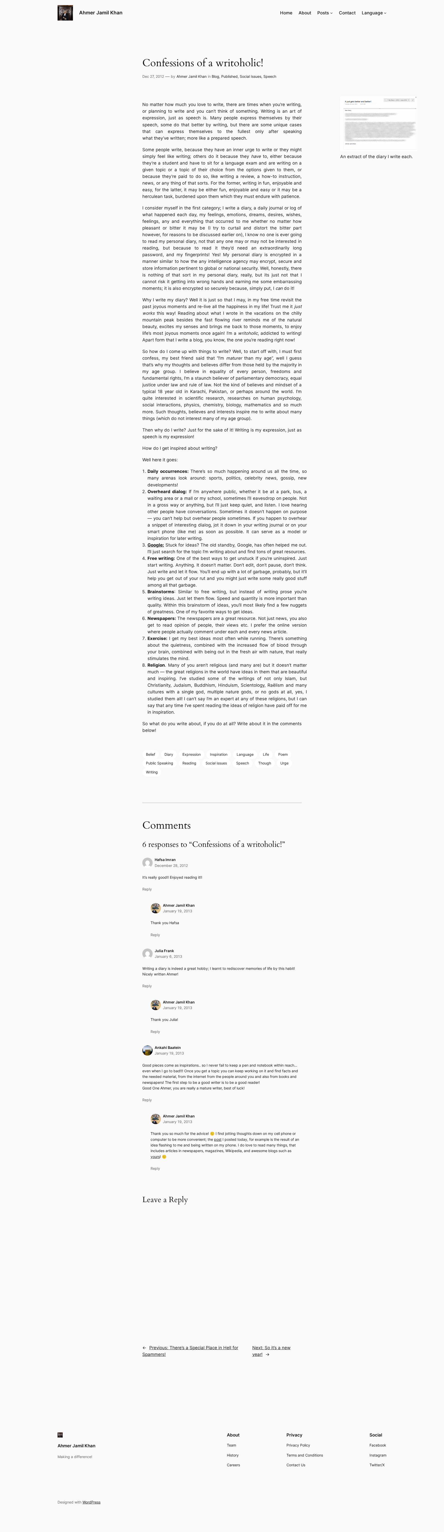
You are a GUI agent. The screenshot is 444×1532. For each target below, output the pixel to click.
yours (155, 1156)
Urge (284, 763)
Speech (269, 76)
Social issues (216, 763)
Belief (150, 754)
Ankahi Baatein (168, 1047)
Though (264, 763)
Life (266, 754)
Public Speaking (159, 763)
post (217, 1139)
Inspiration (218, 754)
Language (245, 754)
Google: (155, 545)
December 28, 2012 (171, 865)
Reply (147, 889)
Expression (191, 754)
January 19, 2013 (177, 911)
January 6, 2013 (168, 956)
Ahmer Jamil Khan (101, 12)
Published (229, 76)
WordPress (91, 1502)
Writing (152, 772)
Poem (283, 754)
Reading (189, 763)
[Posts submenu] (331, 13)
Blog (215, 76)
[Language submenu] (385, 13)
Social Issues (250, 76)
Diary (168, 754)
